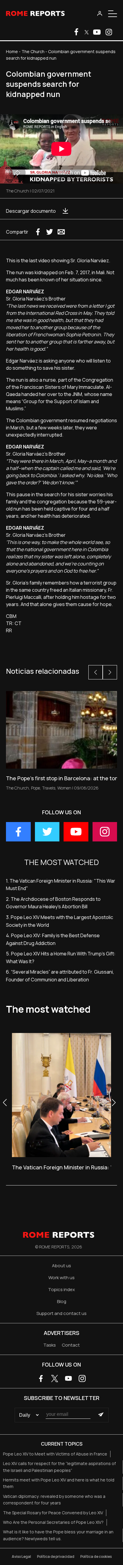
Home (12, 51)
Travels (48, 788)
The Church (32, 51)
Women (64, 788)
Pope (35, 788)
